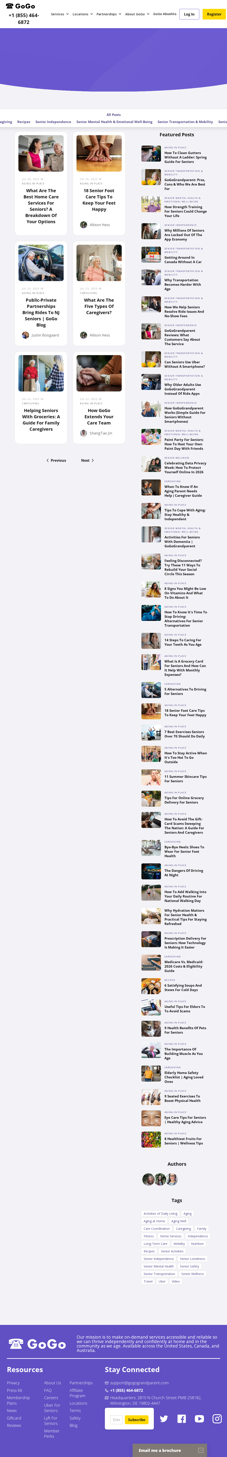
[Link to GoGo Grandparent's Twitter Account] (164, 1419)
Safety (75, 1418)
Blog (73, 1425)
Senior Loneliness (192, 1259)
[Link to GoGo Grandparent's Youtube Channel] (199, 1419)
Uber (162, 1281)
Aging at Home (154, 1221)
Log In (189, 14)
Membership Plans (18, 1400)
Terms (75, 1410)
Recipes (23, 121)
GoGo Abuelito (164, 14)
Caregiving (183, 1228)
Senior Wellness (192, 1274)
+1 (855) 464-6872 (24, 18)
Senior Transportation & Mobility (185, 121)
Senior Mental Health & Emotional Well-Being (114, 121)
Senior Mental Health (159, 1266)
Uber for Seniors (52, 1407)
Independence (198, 1236)
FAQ (48, 1390)
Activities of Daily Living (160, 1213)
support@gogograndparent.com (139, 1382)
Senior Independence (53, 121)
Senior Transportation (159, 1274)
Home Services (171, 1236)
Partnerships (81, 1382)
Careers (51, 1397)
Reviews (14, 1425)
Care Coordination (157, 1228)
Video (176, 1281)
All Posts (114, 114)
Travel (148, 1281)
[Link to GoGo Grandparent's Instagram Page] (217, 1419)
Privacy (13, 1382)
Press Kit (14, 1390)
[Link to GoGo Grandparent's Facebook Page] (182, 1419)
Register (214, 14)
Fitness (149, 1236)
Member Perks (52, 1433)
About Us (52, 1382)
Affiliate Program (77, 1393)
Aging (188, 1213)
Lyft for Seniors (51, 1420)
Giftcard (14, 1418)
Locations (78, 1403)
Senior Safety (189, 1266)
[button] (60, 14)
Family (201, 1228)
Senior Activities (172, 1251)
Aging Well (178, 1221)
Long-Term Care (155, 1244)
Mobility (179, 1244)
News (12, 1410)
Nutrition (197, 1244)
